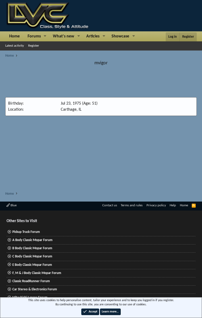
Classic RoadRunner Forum (31, 281)
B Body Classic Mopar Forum (32, 248)
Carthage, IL (71, 109)
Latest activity (14, 45)
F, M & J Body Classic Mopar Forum (36, 273)
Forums (34, 36)
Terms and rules (132, 205)
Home (14, 36)
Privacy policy (156, 205)
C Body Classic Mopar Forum (32, 256)
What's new (63, 36)
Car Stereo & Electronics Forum (34, 289)
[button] (45, 36)
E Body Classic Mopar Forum (32, 265)
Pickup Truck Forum (26, 232)
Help (173, 205)
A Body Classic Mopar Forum (32, 240)
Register (33, 45)
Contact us (109, 205)
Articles (92, 36)
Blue (13, 205)
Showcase (120, 36)
